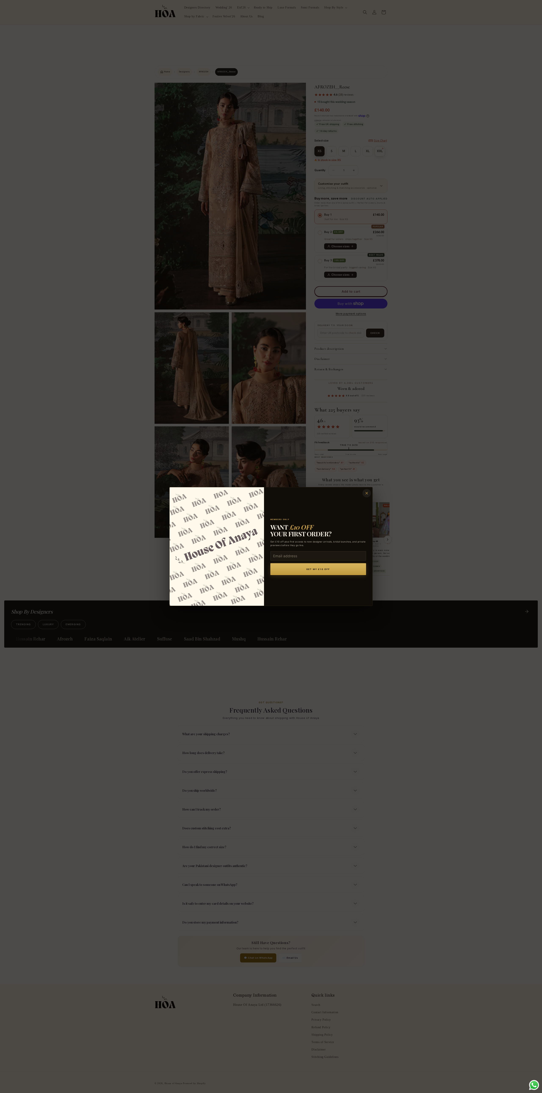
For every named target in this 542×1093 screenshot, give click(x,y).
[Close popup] (366, 493)
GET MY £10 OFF (318, 569)
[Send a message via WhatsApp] (534, 1085)
